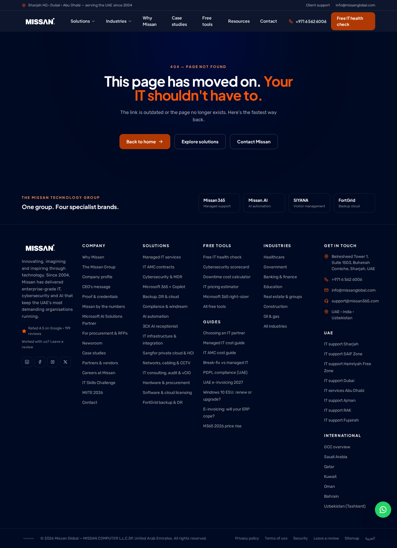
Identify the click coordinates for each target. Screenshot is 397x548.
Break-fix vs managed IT (225, 362)
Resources (239, 21)
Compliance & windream (165, 306)
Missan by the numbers (103, 306)
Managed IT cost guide (224, 342)
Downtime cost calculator (227, 276)
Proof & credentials (100, 296)
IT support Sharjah (341, 344)
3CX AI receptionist (160, 326)
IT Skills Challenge (98, 382)
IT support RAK (337, 410)
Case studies (179, 21)
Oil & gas (271, 316)
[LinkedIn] (27, 362)
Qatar (329, 466)
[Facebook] (40, 362)
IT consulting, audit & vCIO (167, 372)
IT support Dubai (339, 380)
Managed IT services (162, 257)
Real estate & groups (283, 296)
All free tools (214, 306)
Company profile (97, 276)
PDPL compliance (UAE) (225, 372)
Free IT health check (350, 21)
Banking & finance (280, 276)
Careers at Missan (98, 372)
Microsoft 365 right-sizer (226, 296)
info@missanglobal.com (355, 5)
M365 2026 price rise (222, 426)
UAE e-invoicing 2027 (223, 382)
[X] (65, 362)
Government (275, 267)
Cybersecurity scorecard (226, 267)
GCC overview (337, 447)
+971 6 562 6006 (311, 21)
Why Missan (150, 21)
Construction (275, 306)
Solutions (80, 21)
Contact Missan (254, 141)
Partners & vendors (100, 362)
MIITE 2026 (92, 392)
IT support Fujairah (341, 420)
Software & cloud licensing (167, 392)
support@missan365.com (355, 301)
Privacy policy (247, 538)
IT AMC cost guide (219, 352)
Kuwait (330, 476)
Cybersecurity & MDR (162, 276)
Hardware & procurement (166, 382)
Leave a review (326, 538)
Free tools (207, 21)
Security (300, 538)
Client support (318, 5)
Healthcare (274, 257)
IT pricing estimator (221, 286)
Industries (116, 21)
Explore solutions (200, 141)
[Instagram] (52, 362)
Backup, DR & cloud (161, 296)
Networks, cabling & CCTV (166, 362)
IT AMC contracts (158, 267)
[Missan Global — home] (40, 21)
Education (273, 286)
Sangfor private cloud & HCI (168, 353)
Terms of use (276, 538)
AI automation (156, 316)
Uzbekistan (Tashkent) (345, 506)
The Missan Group (98, 267)
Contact (268, 21)
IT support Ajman (339, 400)
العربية (370, 538)
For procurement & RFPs (105, 333)
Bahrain (331, 496)
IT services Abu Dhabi (344, 390)
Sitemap (352, 538)
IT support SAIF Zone (343, 353)
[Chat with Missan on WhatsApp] (383, 509)
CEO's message (96, 286)
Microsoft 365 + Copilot (164, 286)
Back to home (141, 141)
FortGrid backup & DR (163, 402)
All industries (275, 326)
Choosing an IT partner (224, 333)
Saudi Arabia (335, 456)
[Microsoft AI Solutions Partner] (29, 538)
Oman (329, 486)
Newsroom (92, 343)
